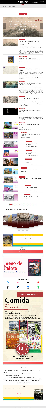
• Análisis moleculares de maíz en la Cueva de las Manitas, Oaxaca (22, 379)
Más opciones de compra (23, 251)
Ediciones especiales (23, 56)
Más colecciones (23, 363)
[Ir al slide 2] (19, 230)
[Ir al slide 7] (26, 230)
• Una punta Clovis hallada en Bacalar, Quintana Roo (19, 377)
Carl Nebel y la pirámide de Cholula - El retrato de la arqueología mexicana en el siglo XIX (30, 43)
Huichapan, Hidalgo (31, 152)
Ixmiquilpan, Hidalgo (31, 143)
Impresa (28, 243)
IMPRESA (19, 397)
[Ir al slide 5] (23, 230)
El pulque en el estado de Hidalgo (30, 169)
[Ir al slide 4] (22, 230)
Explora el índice (23, 255)
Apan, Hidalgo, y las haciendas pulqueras (30, 178)
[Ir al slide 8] (27, 230)
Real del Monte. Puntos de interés (30, 134)
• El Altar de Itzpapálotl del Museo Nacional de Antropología (21, 380)
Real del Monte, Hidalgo (31, 196)
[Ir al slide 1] (18, 230)
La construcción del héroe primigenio (29, 98)
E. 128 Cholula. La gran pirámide (23, 25)
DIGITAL (18, 399)
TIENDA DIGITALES (34, 2)
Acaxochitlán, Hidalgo (31, 187)
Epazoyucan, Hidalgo (31, 161)
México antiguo (22, 39)
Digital (28, 245)
